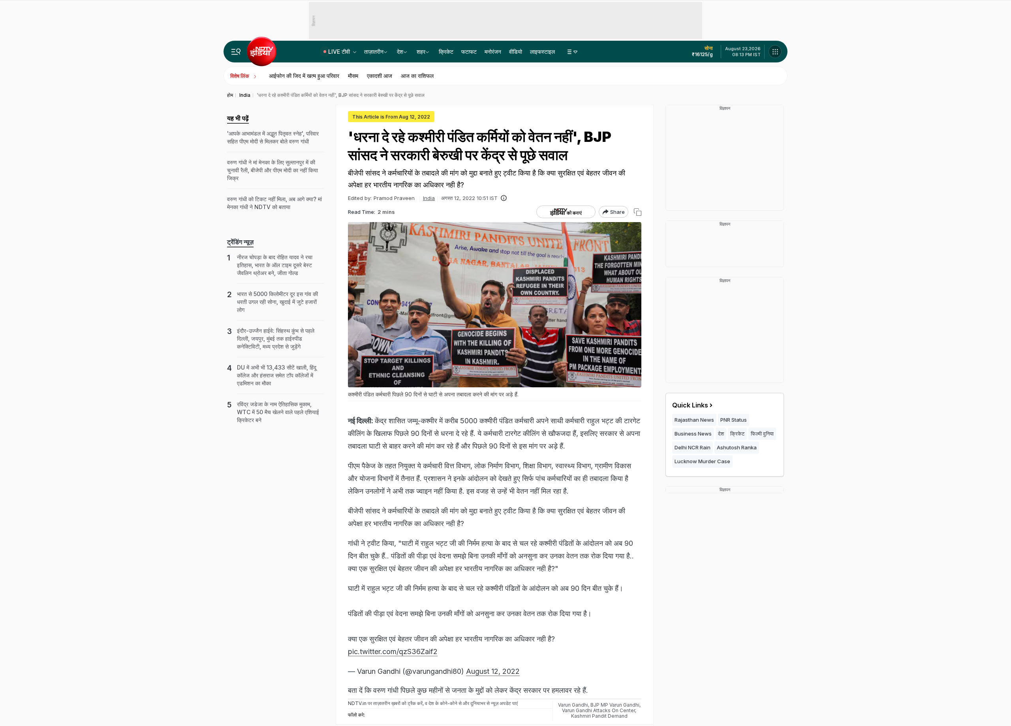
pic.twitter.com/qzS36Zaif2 (393, 651)
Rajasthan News (694, 420)
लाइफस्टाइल (542, 51)
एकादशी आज (379, 75)
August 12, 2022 (493, 671)
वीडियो (515, 51)
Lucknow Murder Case (702, 461)
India (429, 198)
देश (400, 51)
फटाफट (469, 51)
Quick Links (690, 405)
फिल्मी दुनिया (762, 433)
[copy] (637, 212)
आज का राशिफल (417, 75)
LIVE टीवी (339, 51)
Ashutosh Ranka (737, 447)
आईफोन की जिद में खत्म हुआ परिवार (304, 75)
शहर (421, 51)
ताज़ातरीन (373, 51)
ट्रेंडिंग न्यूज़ (240, 242)
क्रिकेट (446, 51)
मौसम (353, 75)
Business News (693, 433)
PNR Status (733, 420)
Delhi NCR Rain (692, 447)
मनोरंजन (493, 51)
